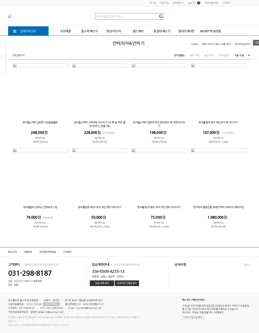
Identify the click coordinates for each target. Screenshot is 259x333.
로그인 (153, 2)
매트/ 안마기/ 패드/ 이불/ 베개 (216, 44)
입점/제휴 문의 (102, 283)
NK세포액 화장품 (210, 31)
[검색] (161, 16)
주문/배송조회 (211, 2)
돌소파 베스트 (89, 31)
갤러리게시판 (186, 31)
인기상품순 (179, 55)
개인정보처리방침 (47, 251)
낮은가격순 (194, 55)
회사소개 (12, 251)
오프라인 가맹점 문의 (127, 283)
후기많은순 (224, 55)
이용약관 (28, 251)
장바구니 (193, 3)
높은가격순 (209, 55)
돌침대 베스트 (162, 31)
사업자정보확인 (51, 304)
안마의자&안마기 (243, 44)
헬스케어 (138, 31)
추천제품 (65, 31)
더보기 (247, 265)
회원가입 (164, 2)
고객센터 (226, 2)
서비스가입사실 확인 (193, 317)
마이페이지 (178, 2)
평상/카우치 (113, 31)
